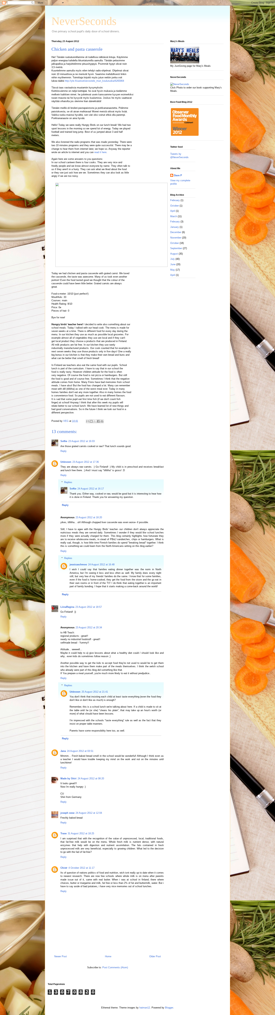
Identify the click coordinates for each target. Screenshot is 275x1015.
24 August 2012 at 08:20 (91, 778)
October (174, 205)
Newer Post (60, 956)
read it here (100, 152)
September (176, 248)
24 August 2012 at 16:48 (101, 564)
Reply (63, 451)
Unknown (65, 461)
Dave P (178, 175)
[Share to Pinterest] (102, 421)
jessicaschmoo (78, 564)
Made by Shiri (68, 778)
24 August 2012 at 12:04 (89, 812)
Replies (68, 482)
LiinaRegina (67, 607)
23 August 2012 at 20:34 (89, 627)
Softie (63, 441)
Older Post (155, 956)
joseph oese (67, 812)
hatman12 (144, 1007)
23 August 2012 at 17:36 (85, 461)
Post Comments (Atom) (115, 967)
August (174, 253)
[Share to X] (95, 421)
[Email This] (88, 421)
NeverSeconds (83, 21)
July (172, 259)
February (175, 200)
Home (108, 956)
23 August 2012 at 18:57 (88, 607)
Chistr (63, 867)
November (175, 237)
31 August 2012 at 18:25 (81, 833)
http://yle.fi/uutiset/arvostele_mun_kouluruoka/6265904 (94, 80)
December (175, 232)
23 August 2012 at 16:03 (81, 441)
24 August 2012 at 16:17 (90, 488)
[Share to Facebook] (98, 421)
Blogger (169, 1007)
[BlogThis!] (91, 421)
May (172, 269)
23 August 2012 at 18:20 (89, 517)
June (172, 264)
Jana (63, 751)
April (172, 211)
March (173, 216)
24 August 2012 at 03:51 (80, 751)
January (174, 227)
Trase (63, 833)
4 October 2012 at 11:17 (81, 867)
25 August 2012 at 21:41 (95, 691)
